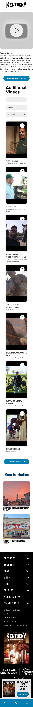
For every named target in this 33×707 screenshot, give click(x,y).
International (10, 621)
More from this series (16, 78)
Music (7, 577)
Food (6, 584)
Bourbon (9, 564)
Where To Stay (12, 597)
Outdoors (9, 558)
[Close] (29, 681)
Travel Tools (11, 603)
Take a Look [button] (22, 694)
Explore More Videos (17, 462)
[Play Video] (22, 125)
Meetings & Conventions (15, 625)
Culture (8, 590)
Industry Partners (12, 610)
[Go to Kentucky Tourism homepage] (16, 5)
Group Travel (10, 617)
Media (7, 613)
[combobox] (16, 107)
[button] (5, 703)
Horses (8, 571)
